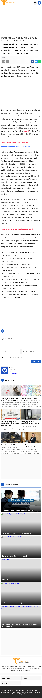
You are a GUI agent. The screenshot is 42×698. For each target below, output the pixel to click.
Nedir (8, 40)
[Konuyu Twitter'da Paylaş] (36, 61)
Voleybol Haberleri (24, 694)
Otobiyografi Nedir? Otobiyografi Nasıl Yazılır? (30, 423)
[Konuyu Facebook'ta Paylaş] (32, 61)
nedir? (26, 131)
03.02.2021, (12, 369)
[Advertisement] (21, 94)
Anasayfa (3, 40)
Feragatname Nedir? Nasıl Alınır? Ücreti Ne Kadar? (10, 399)
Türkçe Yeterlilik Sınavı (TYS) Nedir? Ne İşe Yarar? (30, 399)
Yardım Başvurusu (34, 692)
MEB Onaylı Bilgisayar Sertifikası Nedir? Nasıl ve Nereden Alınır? (10, 424)
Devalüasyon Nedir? (8, 445)
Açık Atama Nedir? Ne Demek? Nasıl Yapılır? (29, 446)
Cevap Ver (14, 373)
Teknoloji (15, 694)
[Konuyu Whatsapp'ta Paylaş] (39, 61)
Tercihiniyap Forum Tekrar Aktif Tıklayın (15, 147)
